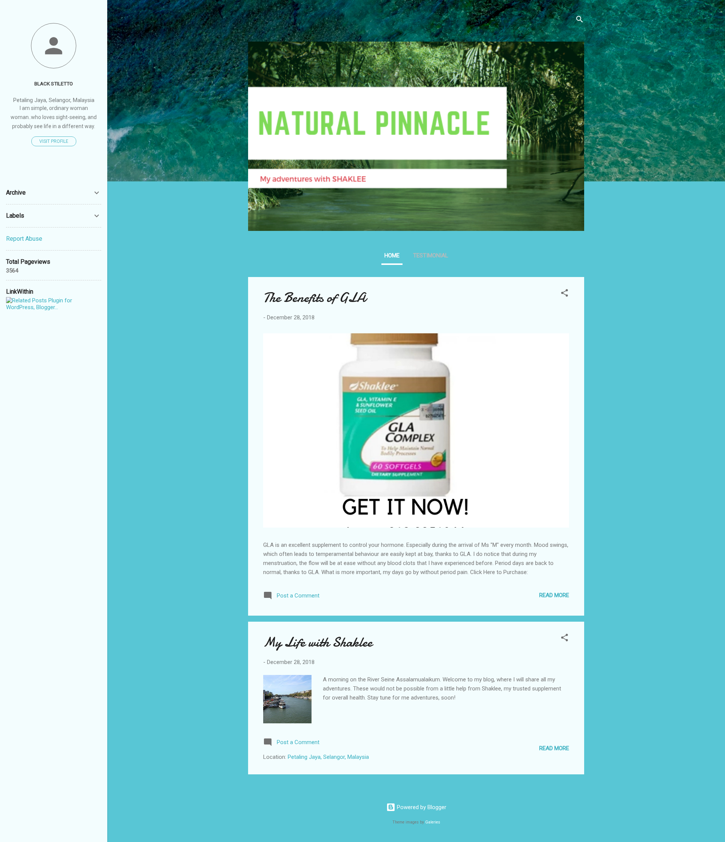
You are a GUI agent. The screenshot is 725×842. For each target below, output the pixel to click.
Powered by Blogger (420, 807)
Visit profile (53, 141)
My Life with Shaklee (317, 642)
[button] (564, 294)
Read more (554, 595)
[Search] (579, 20)
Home (392, 255)
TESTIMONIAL (430, 255)
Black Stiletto (53, 83)
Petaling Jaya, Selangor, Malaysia (328, 757)
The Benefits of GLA (314, 297)
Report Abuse (24, 238)
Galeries (432, 822)
